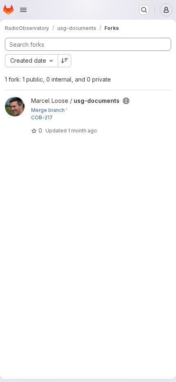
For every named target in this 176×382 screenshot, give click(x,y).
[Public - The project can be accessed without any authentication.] (126, 101)
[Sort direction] (64, 60)
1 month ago (82, 130)
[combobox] (31, 60)
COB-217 (42, 117)
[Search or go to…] (144, 10)
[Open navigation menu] (23, 9)
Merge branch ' (49, 110)
